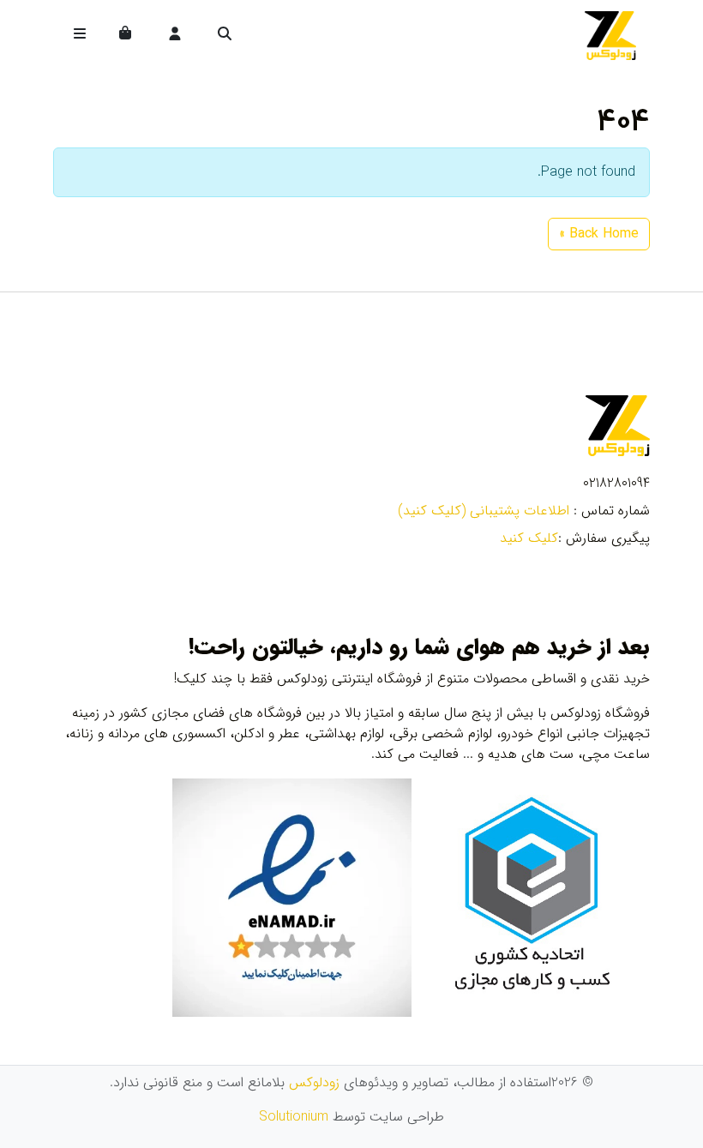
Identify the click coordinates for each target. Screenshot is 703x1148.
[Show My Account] (176, 35)
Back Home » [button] (599, 233)
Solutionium (293, 1116)
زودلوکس (314, 1082)
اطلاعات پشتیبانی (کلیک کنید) (483, 510)
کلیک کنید (529, 538)
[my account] (175, 35)
